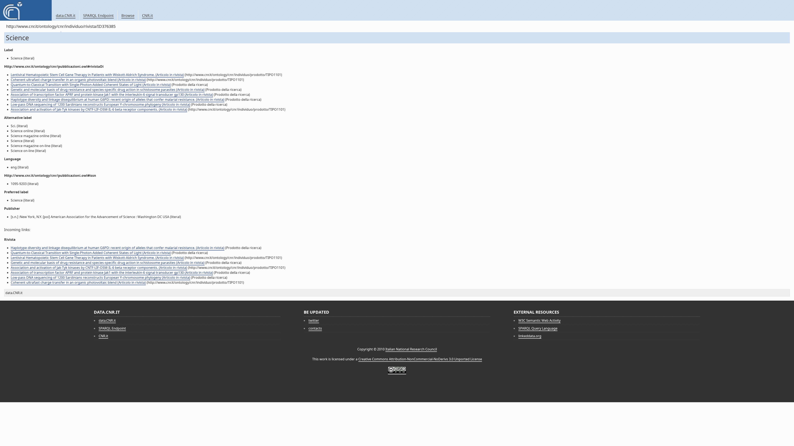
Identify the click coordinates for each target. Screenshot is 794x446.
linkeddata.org (529, 336)
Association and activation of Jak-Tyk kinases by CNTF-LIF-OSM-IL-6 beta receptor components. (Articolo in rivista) (99, 109)
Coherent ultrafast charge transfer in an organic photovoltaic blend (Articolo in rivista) (78, 79)
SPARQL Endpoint (98, 15)
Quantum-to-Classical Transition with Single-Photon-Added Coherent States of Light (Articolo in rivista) (91, 84)
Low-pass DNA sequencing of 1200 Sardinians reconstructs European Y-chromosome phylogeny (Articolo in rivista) (100, 104)
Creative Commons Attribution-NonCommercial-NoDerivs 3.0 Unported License (420, 359)
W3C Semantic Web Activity (539, 320)
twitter (314, 320)
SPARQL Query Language (537, 328)
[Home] (25, 10)
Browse (127, 15)
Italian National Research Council (411, 349)
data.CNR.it (65, 15)
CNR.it (147, 15)
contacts (315, 328)
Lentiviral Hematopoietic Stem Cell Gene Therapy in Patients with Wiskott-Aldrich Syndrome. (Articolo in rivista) (97, 74)
